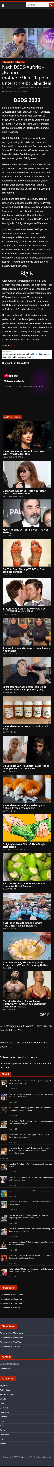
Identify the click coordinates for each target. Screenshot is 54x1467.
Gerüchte (4, 1408)
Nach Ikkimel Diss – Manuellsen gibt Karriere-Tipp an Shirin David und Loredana (29, 1135)
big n (6, 91)
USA (2, 1439)
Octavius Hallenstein (28, 88)
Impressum (5, 1368)
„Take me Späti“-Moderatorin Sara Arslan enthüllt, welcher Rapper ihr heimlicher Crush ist (31, 1270)
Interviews (4, 1412)
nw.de (13, 345)
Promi (2, 1430)
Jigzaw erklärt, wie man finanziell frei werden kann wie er (30, 1191)
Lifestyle (3, 1417)
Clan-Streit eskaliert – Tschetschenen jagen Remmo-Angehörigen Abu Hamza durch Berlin (29, 1216)
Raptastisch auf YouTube (11, 1303)
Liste (2, 1421)
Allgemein (20, 62)
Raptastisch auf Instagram (11, 1299)
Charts (3, 1399)
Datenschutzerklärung (9, 1364)
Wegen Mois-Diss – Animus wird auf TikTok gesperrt (24, 1044)
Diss (2, 1403)
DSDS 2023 (13, 91)
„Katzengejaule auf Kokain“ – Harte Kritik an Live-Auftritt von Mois (26, 1028)
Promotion (4, 1435)
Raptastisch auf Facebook (11, 1295)
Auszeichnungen (7, 1394)
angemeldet (17, 1063)
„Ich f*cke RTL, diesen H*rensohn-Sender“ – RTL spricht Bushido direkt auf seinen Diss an (30, 1256)
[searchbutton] (51, 5)
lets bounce (23, 91)
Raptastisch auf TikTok (10, 1308)
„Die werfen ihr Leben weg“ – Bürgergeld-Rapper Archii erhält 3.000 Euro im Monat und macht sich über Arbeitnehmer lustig (30, 1150)
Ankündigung (5, 1390)
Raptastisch (7, 62)
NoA (2, 1426)
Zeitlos (3, 1443)
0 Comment (44, 88)
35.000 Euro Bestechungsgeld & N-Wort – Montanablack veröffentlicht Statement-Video (30, 1108)
